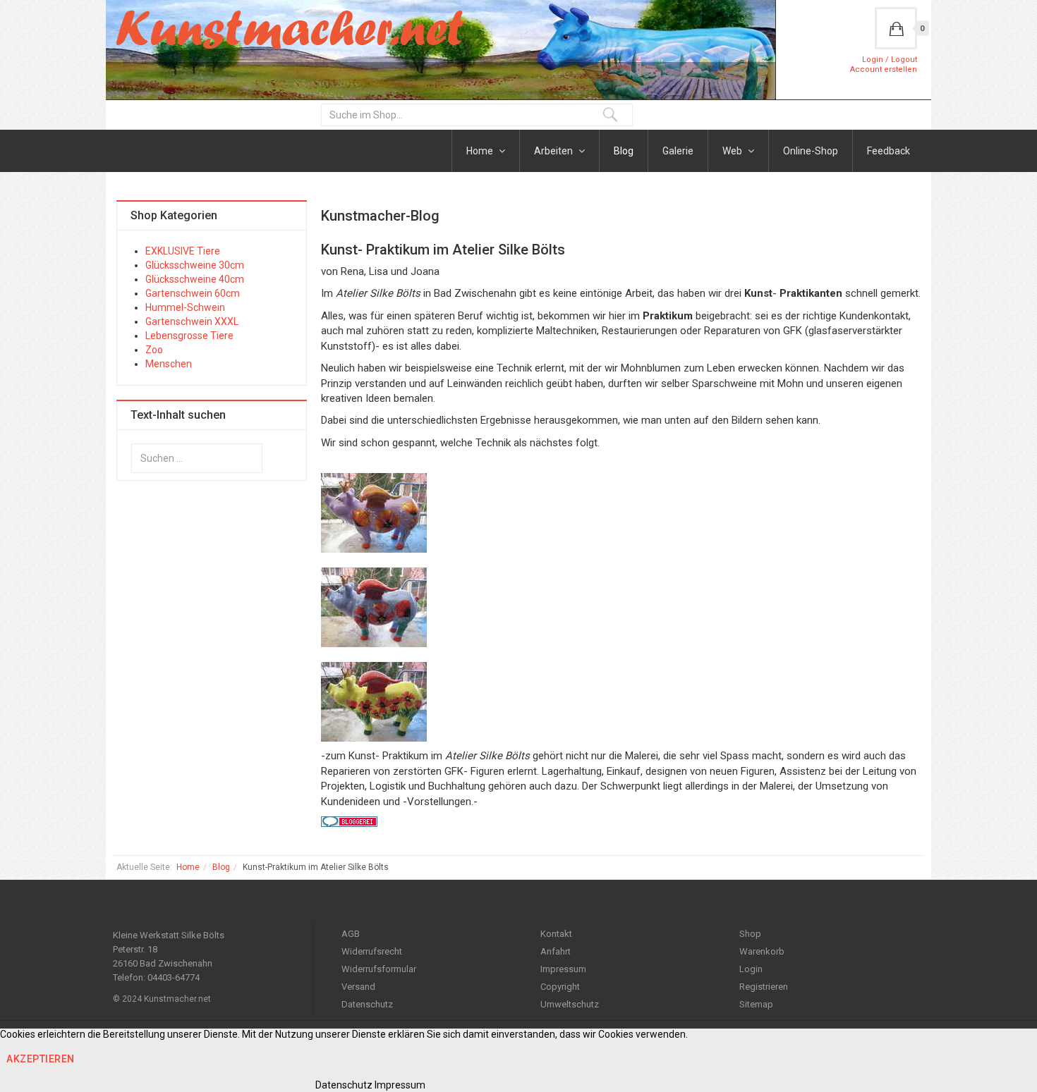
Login (751, 969)
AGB (350, 933)
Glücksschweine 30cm (194, 265)
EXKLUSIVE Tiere (182, 251)
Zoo (154, 349)
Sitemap (756, 1004)
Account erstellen (883, 69)
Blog (623, 151)
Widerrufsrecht (371, 951)
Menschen (168, 363)
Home (480, 151)
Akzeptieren (40, 1059)
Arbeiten (554, 151)
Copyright (560, 986)
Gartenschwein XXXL (191, 321)
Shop (750, 933)
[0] (896, 28)
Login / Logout (889, 59)
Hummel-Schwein (185, 307)
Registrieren (763, 986)
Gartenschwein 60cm (192, 293)
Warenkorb (761, 951)
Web (733, 151)
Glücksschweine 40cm (194, 279)
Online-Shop (810, 151)
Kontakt (556, 933)
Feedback (888, 151)
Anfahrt (555, 951)
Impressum (563, 969)
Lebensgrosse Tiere (189, 335)
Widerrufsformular (378, 969)
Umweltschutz (569, 1004)
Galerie (677, 151)
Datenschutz (367, 1004)
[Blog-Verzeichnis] (621, 821)
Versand (358, 986)
